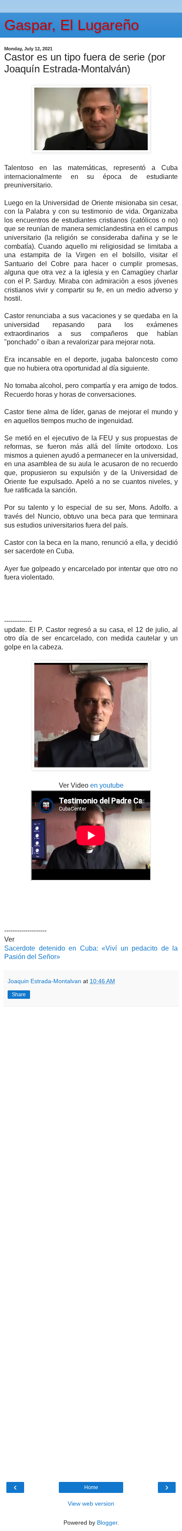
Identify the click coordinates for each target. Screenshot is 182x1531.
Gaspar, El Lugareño (71, 25)
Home (91, 1487)
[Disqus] (91, 1125)
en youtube (107, 785)
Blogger (107, 1522)
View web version (91, 1503)
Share (19, 995)
